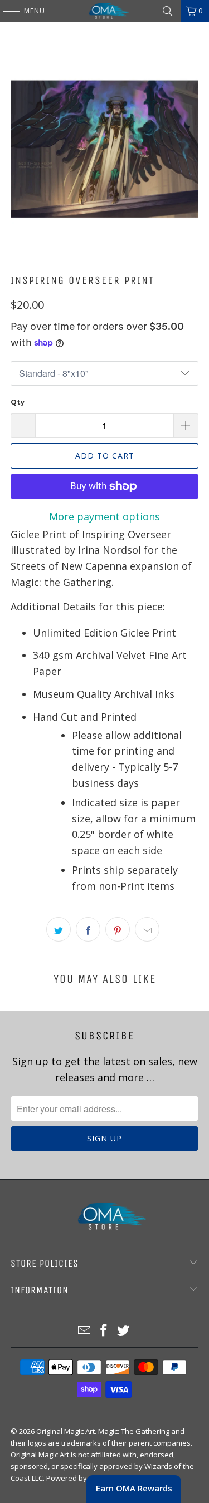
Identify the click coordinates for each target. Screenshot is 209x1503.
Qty (18, 402)
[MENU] (5, 11)
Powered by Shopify (80, 1478)
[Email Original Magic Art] (84, 1330)
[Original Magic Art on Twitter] (123, 1330)
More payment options (104, 516)
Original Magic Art (65, 1431)
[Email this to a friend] (147, 929)
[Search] (167, 11)
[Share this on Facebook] (88, 929)
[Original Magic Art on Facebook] (104, 1330)
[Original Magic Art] (104, 11)
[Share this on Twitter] (58, 929)
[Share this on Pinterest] (117, 929)
